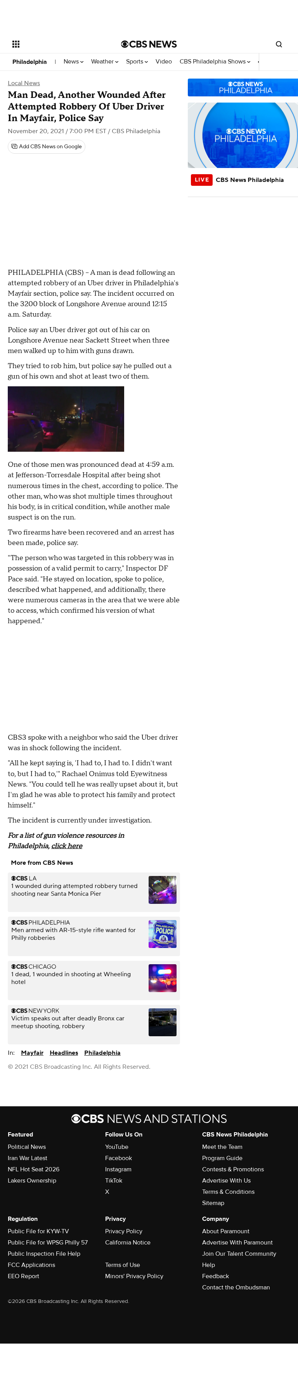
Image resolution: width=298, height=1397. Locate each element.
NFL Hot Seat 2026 (33, 1169)
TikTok (113, 1181)
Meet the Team (222, 1147)
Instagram (118, 1169)
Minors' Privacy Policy (134, 1276)
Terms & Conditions (228, 1192)
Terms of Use (122, 1265)
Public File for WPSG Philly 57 (48, 1242)
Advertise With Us (226, 1181)
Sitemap (213, 1203)
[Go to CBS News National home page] (149, 44)
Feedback (215, 1276)
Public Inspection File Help (44, 1254)
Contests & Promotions (233, 1169)
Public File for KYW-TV (38, 1231)
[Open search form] (278, 44)
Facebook (118, 1158)
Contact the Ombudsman (236, 1287)
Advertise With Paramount (237, 1242)
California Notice (128, 1242)
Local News (24, 83)
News (72, 61)
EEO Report (23, 1276)
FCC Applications (31, 1265)
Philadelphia (29, 62)
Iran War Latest (27, 1158)
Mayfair (32, 1053)
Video (164, 61)
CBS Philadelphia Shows (213, 61)
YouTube (116, 1147)
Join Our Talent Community (239, 1254)
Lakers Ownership (32, 1181)
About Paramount (225, 1231)
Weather (103, 61)
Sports (135, 61)
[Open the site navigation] (58, 44)
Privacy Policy (123, 1231)
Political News (27, 1147)
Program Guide (222, 1158)
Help (208, 1265)
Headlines (64, 1053)
